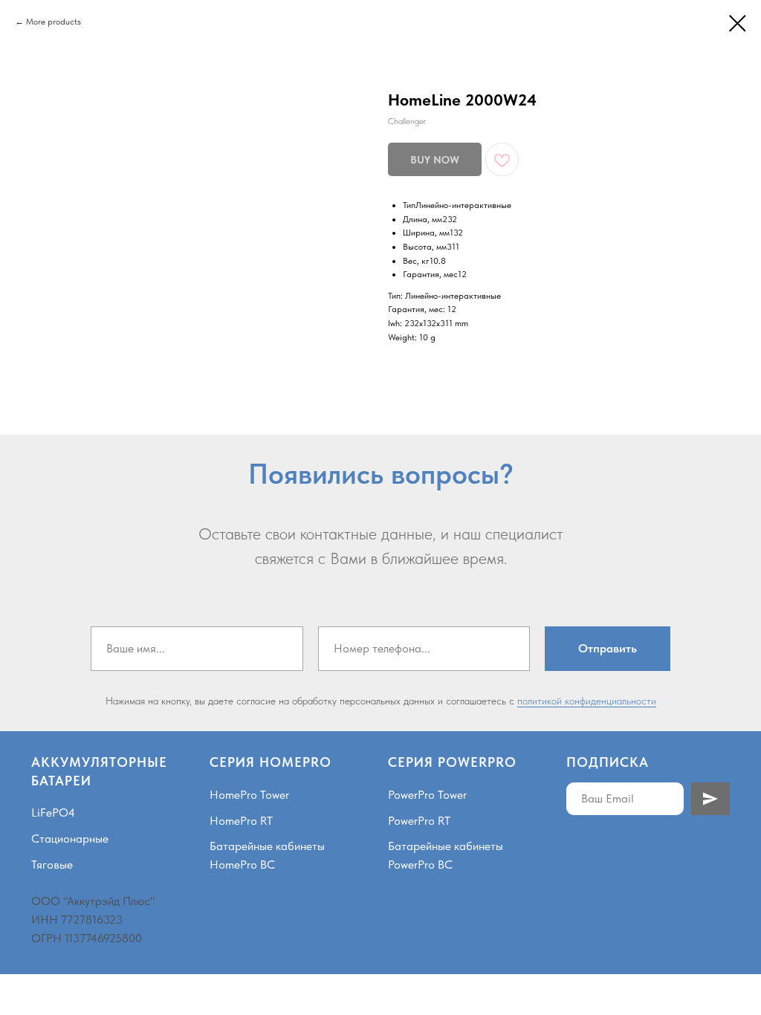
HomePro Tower (249, 795)
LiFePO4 (53, 812)
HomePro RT (241, 821)
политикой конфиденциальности (586, 701)
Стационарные (70, 838)
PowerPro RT (419, 821)
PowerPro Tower (427, 795)
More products (53, 21)
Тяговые (52, 864)
